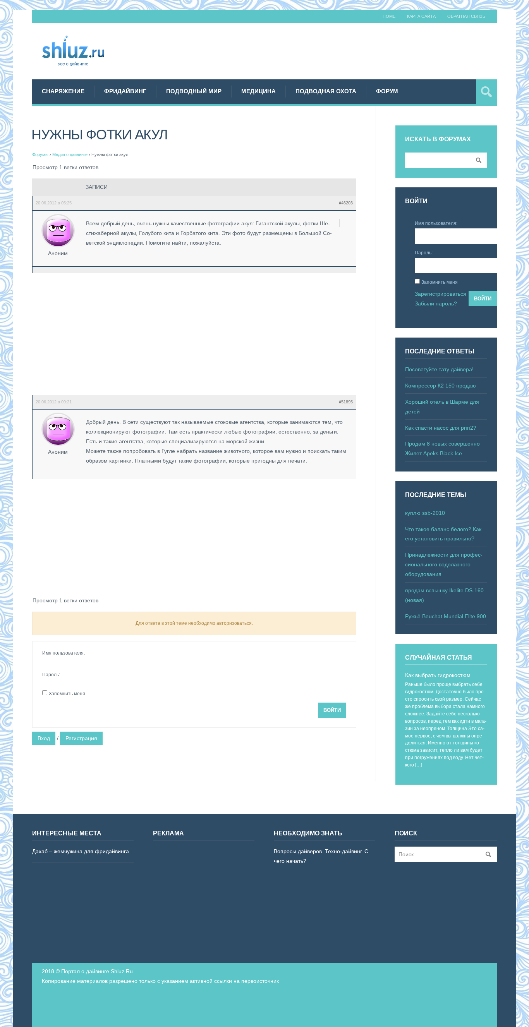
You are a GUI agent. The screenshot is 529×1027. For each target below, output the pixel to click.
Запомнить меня (67, 693)
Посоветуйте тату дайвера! (439, 369)
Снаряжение (63, 91)
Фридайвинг (125, 91)
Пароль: (51, 674)
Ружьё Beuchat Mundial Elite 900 (445, 616)
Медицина (258, 91)
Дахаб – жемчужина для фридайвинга (80, 851)
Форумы (40, 154)
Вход (44, 738)
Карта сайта (421, 16)
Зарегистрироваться (440, 294)
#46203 (346, 203)
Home (389, 16)
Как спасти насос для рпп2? (440, 428)
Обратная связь (466, 16)
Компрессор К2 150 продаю (440, 385)
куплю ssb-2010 (425, 513)
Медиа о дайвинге (70, 154)
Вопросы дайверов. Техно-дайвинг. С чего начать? (321, 856)
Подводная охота (325, 91)
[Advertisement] (356, 50)
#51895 (346, 401)
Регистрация (81, 738)
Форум (387, 91)
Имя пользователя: (63, 653)
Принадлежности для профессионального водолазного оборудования (444, 564)
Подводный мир (194, 91)
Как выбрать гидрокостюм (438, 675)
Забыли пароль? (436, 303)
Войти (332, 710)
